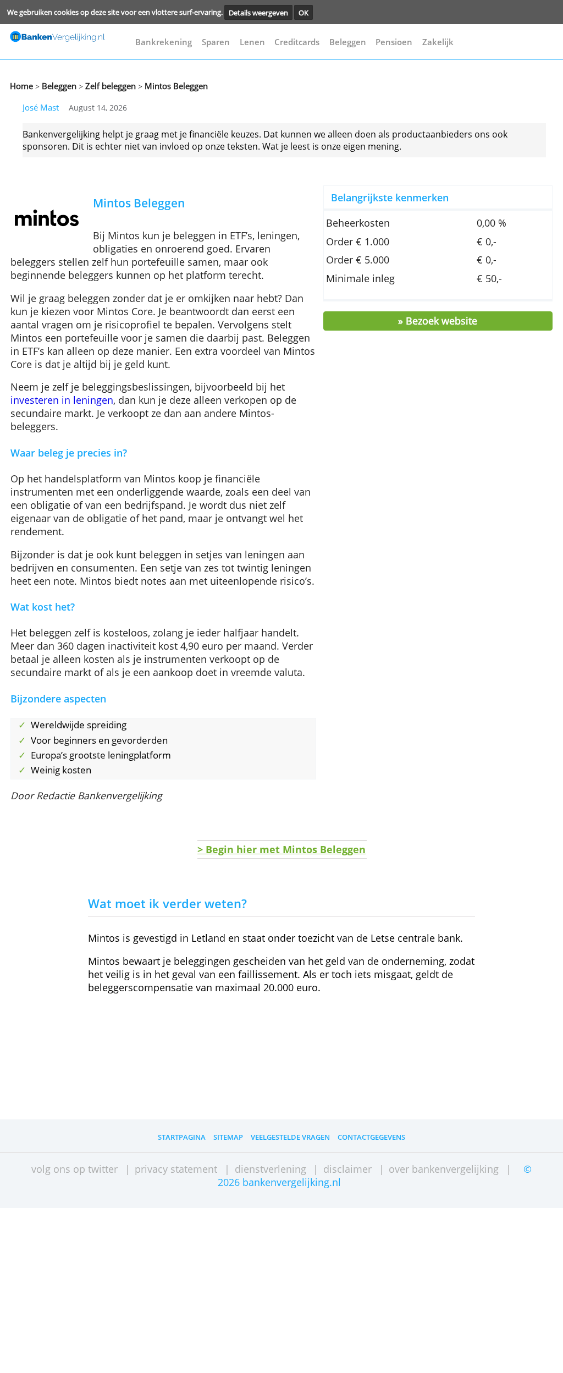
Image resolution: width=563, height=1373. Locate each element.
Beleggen (347, 41)
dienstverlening (270, 1169)
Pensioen (394, 41)
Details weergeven (258, 12)
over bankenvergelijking (444, 1169)
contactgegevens (371, 1137)
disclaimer (347, 1169)
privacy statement (176, 1169)
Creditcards (296, 41)
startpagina (182, 1137)
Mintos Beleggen (175, 86)
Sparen (216, 41)
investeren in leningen (61, 400)
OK (303, 12)
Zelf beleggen (109, 86)
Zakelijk (438, 41)
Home (21, 86)
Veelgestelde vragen (290, 1137)
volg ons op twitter (74, 1169)
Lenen (252, 41)
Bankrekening (163, 41)
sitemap (228, 1137)
